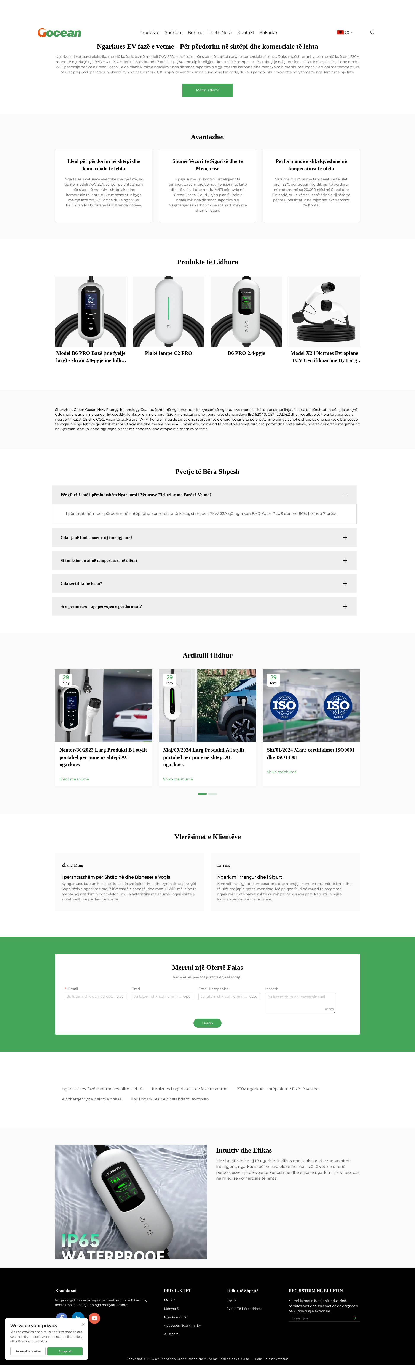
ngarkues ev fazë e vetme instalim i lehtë (102, 1089)
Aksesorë (171, 1334)
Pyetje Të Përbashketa (244, 1309)
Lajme (231, 1300)
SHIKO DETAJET (91, 311)
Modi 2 (169, 1300)
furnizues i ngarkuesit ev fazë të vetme (189, 1089)
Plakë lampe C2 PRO (168, 353)
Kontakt (246, 32)
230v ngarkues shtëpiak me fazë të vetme (278, 1089)
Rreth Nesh (220, 32)
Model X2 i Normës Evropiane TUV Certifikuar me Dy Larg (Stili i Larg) (324, 357)
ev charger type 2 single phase (92, 1099)
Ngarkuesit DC (176, 1317)
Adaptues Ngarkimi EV (182, 1325)
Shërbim (174, 32)
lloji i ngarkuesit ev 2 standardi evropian (170, 1099)
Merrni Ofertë (207, 90)
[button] (202, 794)
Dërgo (207, 1023)
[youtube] (94, 1318)
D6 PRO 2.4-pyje (246, 353)
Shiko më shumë (74, 779)
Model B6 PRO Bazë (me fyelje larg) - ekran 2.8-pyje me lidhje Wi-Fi (91, 357)
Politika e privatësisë (272, 1358)
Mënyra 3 (171, 1309)
